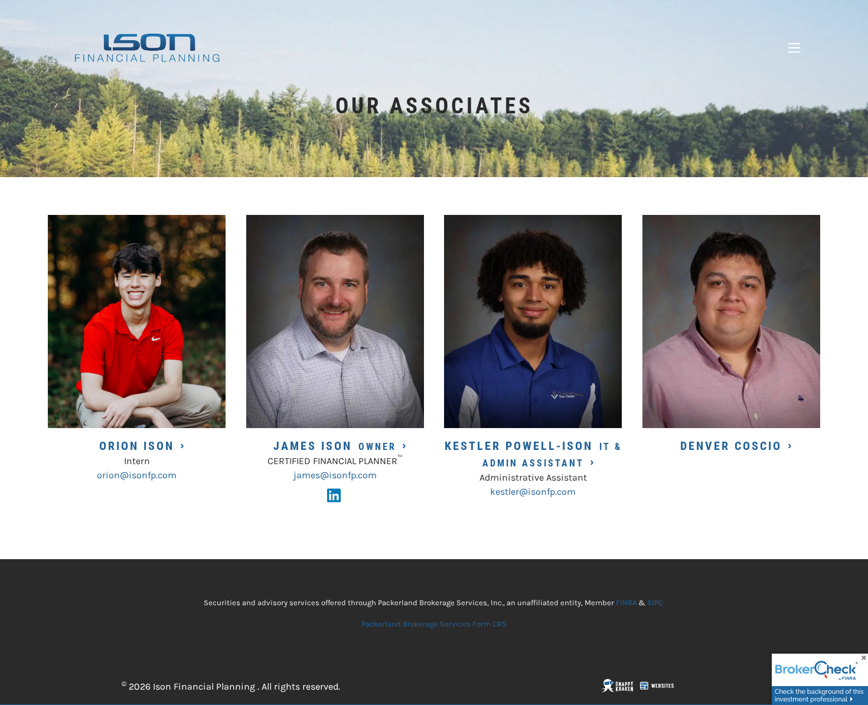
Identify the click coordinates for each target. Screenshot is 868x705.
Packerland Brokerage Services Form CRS (434, 623)
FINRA (626, 602)
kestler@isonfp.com (533, 491)
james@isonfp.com (335, 475)
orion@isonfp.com (137, 475)
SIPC (655, 602)
